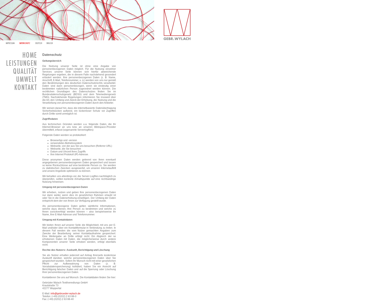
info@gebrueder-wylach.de (65, 293)
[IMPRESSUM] (10, 43)
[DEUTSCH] (38, 43)
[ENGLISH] (49, 43)
